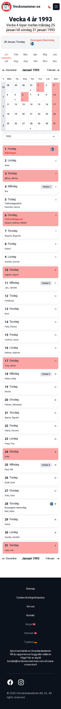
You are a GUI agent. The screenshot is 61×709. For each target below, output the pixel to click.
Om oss (31, 606)
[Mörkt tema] (50, 7)
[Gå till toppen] (55, 703)
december (11, 70)
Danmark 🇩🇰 (30, 633)
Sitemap (30, 589)
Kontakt (30, 615)
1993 (8, 136)
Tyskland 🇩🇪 (30, 642)
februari (51, 70)
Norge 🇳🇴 (30, 624)
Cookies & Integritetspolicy (30, 597)
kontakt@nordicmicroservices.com (25, 661)
